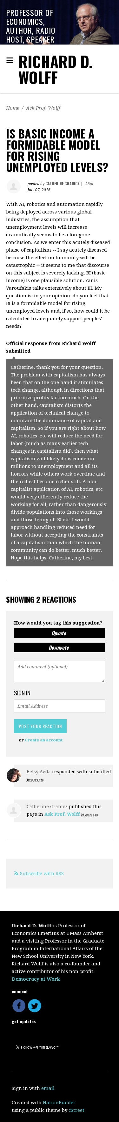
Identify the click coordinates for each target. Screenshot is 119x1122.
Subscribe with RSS (42, 873)
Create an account (44, 740)
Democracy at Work (36, 979)
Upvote (58, 633)
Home (12, 108)
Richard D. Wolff (55, 69)
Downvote (59, 647)
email (48, 1088)
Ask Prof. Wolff (43, 108)
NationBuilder (59, 1102)
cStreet (76, 1110)
